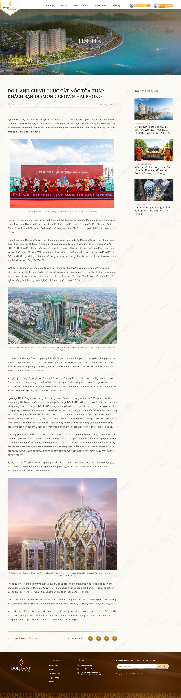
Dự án (64, 6)
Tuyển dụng (100, 6)
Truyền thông (54, 673)
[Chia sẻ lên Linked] (106, 639)
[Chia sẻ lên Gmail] (114, 639)
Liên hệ (116, 6)
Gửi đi (161, 666)
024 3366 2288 (86, 665)
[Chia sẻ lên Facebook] (90, 639)
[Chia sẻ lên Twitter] (98, 639)
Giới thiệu (49, 6)
